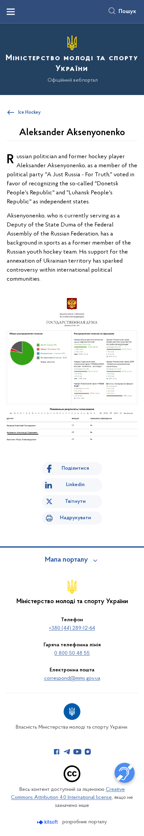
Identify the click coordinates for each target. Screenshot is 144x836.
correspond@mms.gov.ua (72, 678)
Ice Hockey (29, 112)
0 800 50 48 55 (72, 653)
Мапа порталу (66, 560)
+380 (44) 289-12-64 (72, 628)
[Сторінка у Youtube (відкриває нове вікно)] (77, 752)
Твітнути (75, 501)
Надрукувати (75, 518)
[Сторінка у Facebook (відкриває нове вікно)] (57, 752)
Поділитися (75, 468)
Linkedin (75, 484)
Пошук (127, 12)
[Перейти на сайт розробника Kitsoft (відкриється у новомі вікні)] (48, 822)
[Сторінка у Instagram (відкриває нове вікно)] (88, 752)
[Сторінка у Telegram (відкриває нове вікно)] (67, 752)
